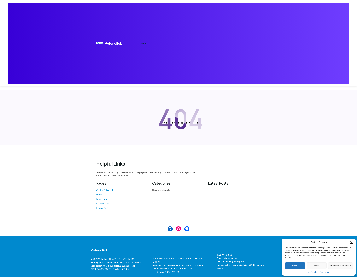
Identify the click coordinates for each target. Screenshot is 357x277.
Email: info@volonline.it (228, 258)
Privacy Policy (324, 272)
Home (143, 43)
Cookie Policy (312, 272)
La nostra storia (103, 203)
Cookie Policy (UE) (105, 190)
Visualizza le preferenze (340, 265)
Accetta (295, 265)
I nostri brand (102, 199)
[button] (351, 242)
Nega (316, 265)
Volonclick (113, 43)
